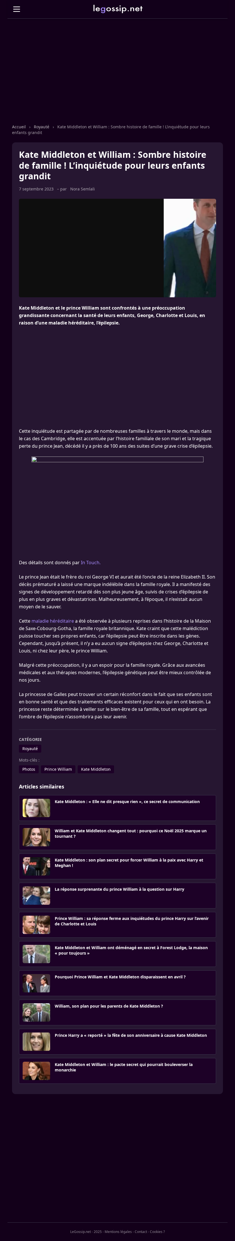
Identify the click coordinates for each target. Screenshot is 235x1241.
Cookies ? (157, 1231)
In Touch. (91, 562)
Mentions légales (118, 1231)
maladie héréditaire (53, 621)
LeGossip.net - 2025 (86, 1231)
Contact (141, 1231)
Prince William (58, 769)
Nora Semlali (82, 189)
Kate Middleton (96, 769)
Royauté (41, 126)
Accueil (19, 126)
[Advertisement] (117, 77)
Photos (28, 769)
